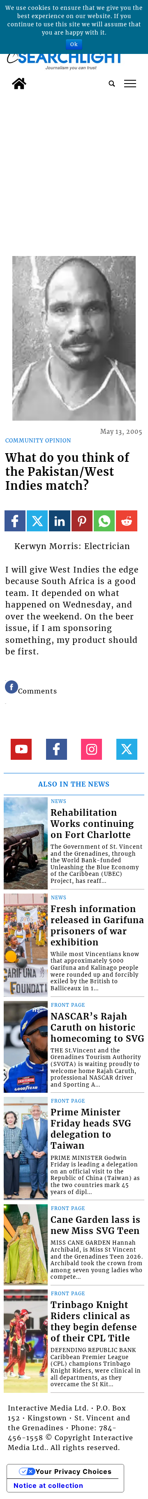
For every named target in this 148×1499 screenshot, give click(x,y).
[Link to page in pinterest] (82, 520)
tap (130, 83)
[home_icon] (19, 83)
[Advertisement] (74, 172)
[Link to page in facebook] (15, 520)
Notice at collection (48, 1485)
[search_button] (112, 83)
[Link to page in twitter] (37, 520)
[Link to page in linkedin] (59, 520)
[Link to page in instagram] (91, 749)
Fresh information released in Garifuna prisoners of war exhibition (97, 926)
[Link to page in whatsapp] (104, 520)
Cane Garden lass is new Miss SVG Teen (96, 1225)
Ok (74, 44)
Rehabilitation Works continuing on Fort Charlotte (92, 824)
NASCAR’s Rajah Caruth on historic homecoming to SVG (97, 1027)
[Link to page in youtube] (21, 749)
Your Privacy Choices (73, 1471)
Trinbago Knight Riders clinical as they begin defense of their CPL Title (94, 1322)
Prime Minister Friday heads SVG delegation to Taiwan (91, 1129)
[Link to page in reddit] (126, 520)
